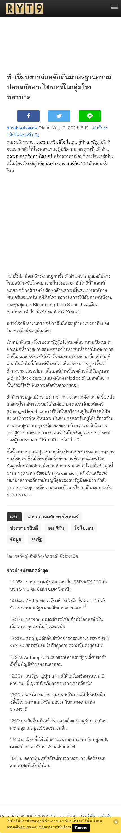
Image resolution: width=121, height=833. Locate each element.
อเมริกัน (73, 163)
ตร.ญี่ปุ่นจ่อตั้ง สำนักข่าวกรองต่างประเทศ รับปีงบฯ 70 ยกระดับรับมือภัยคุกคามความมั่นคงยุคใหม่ (59, 642)
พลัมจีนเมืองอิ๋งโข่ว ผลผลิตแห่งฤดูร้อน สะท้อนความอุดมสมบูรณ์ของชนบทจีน (58, 724)
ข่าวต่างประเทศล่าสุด (27, 570)
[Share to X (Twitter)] (59, 116)
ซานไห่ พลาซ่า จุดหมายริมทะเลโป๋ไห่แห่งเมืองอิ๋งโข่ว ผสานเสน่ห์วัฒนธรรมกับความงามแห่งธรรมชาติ (57, 702)
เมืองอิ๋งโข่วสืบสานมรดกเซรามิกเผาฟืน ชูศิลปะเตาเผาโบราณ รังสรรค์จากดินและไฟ (59, 743)
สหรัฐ (91, 142)
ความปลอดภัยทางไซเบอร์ (29, 156)
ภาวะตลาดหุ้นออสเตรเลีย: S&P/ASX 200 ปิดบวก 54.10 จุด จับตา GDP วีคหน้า (59, 585)
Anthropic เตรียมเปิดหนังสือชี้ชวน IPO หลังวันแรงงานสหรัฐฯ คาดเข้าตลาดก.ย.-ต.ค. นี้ (58, 604)
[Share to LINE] (90, 116)
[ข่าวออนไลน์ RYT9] (23, 8)
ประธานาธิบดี (48, 142)
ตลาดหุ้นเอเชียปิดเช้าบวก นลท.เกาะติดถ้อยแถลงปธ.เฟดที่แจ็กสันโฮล (57, 761)
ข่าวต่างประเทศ (22, 128)
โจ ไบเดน (69, 142)
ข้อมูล (46, 163)
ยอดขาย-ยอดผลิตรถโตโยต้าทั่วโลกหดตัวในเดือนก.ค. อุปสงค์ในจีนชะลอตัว (56, 622)
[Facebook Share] (28, 116)
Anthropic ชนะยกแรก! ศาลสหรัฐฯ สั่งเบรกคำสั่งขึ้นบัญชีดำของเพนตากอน (58, 660)
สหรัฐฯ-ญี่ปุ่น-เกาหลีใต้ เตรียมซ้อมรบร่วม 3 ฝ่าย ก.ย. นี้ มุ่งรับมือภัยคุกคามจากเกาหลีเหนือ (57, 679)
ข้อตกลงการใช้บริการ (55, 827)
